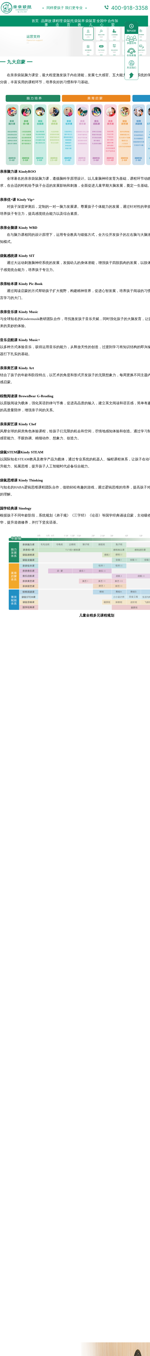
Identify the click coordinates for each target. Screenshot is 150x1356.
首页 (35, 21)
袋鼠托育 (68, 23)
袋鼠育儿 (90, 23)
